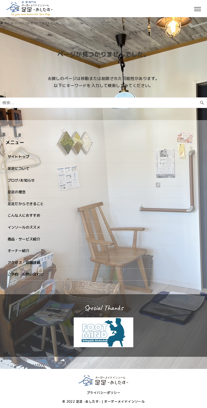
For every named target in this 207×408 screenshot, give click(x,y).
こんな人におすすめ (24, 215)
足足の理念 (17, 192)
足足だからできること (26, 203)
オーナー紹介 (18, 250)
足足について (18, 168)
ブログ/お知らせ (21, 180)
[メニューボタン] (202, 9)
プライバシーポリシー (103, 392)
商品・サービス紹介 (24, 239)
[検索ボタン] (202, 102)
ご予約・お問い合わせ (26, 274)
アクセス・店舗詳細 (24, 262)
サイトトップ (18, 156)
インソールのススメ (24, 227)
